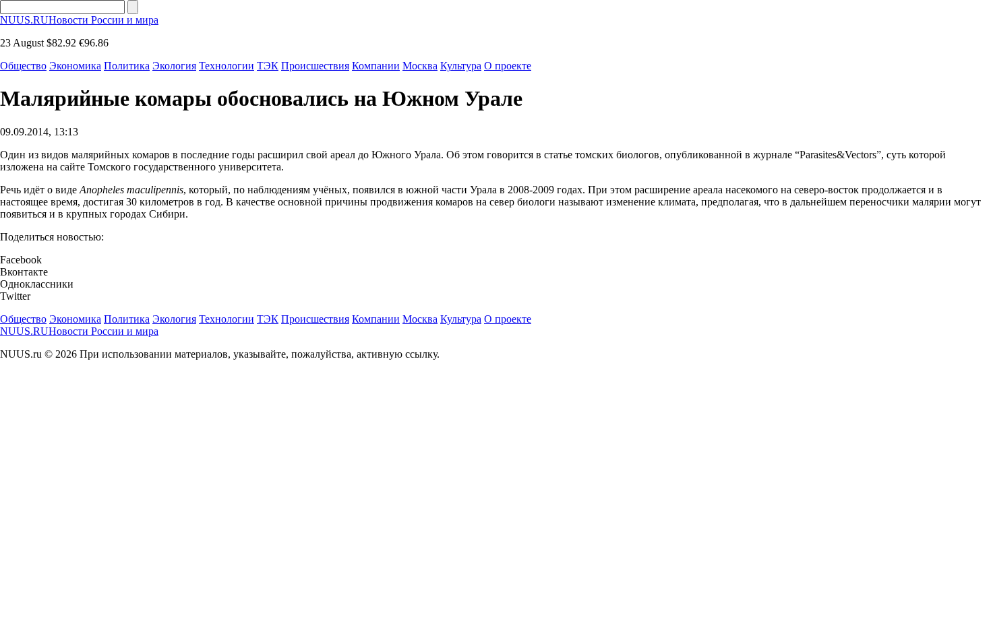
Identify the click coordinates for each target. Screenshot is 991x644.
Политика (127, 65)
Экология (174, 65)
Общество (23, 65)
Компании (376, 65)
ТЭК (267, 65)
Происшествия (315, 65)
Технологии (226, 65)
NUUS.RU (79, 20)
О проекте (507, 65)
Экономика (75, 65)
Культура (460, 65)
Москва (420, 65)
